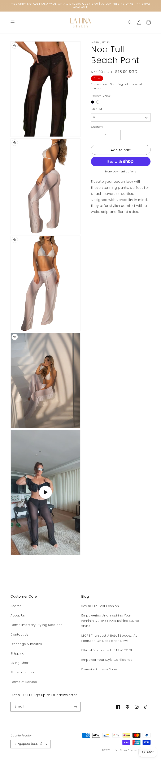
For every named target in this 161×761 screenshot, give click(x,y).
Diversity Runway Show (99, 669)
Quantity (97, 127)
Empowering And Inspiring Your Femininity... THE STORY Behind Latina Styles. (110, 620)
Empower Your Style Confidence (106, 660)
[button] (12, 22)
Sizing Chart (20, 663)
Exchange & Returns (26, 644)
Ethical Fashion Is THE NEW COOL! (107, 650)
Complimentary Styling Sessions (36, 625)
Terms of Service (23, 682)
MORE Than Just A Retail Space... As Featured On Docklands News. (109, 638)
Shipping (116, 84)
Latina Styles (119, 750)
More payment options (120, 171)
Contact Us (19, 634)
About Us (17, 615)
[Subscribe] (75, 706)
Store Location (22, 672)
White (97, 102)
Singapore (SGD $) (28, 744)
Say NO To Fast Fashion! (100, 606)
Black (92, 102)
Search (16, 606)
